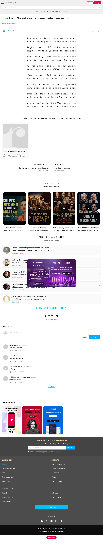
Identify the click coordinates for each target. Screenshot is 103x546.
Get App (97, 3)
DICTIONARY (50, 12)
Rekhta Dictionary (8, 497)
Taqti (3, 473)
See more (51, 386)
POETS (38, 12)
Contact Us (55, 473)
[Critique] (13, 31)
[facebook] (42, 521)
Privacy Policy (58, 452)
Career (54, 477)
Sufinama (55, 493)
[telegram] (61, 521)
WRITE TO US (53, 507)
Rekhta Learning (57, 497)
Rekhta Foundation (58, 464)
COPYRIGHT (61, 528)
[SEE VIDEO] (4, 31)
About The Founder (58, 468)
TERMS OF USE (53, 528)
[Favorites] (93, 31)
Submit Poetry (7, 481)
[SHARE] (98, 31)
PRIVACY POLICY (42, 528)
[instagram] (56, 521)
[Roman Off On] (8, 31)
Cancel (84, 337)
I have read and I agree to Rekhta (46, 452)
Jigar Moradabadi (9, 23)
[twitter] (46, 521)
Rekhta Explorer (57, 481)
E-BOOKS (64, 12)
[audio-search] (99, 7)
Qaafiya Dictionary (8, 468)
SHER (43, 12)
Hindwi (4, 493)
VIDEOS (57, 12)
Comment (94, 337)
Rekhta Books (6, 501)
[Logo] (9, 3)
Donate (90, 3)
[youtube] (51, 521)
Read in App (51, 537)
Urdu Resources (7, 477)
